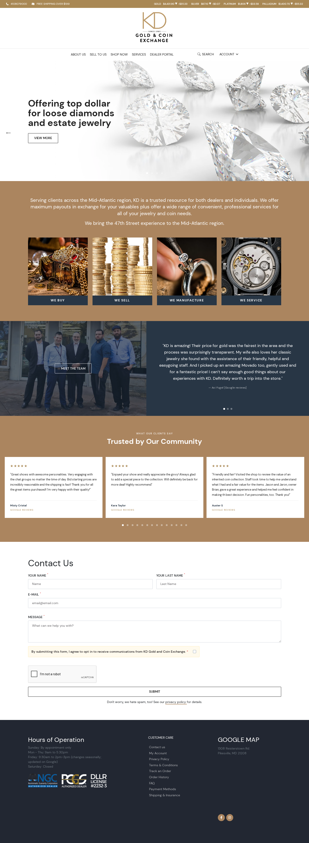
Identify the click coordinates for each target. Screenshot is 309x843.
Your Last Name (170, 576)
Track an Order (160, 771)
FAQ (152, 783)
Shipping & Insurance (164, 795)
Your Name (38, 576)
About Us (78, 54)
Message (36, 617)
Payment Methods (162, 789)
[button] (147, 173)
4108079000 (19, 3)
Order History (159, 777)
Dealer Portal (162, 54)
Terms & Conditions (163, 765)
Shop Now (119, 54)
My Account (158, 753)
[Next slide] (302, 369)
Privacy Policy (159, 759)
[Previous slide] (153, 369)
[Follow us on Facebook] (221, 817)
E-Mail (34, 594)
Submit (154, 691)
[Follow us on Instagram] (229, 817)
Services (139, 54)
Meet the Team (73, 368)
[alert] (114, 651)
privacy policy (176, 702)
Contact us (157, 747)
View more (43, 138)
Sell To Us (98, 54)
